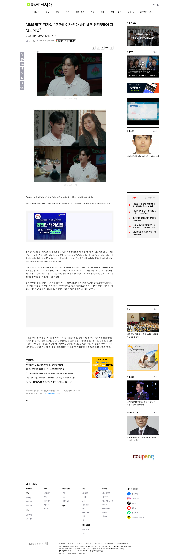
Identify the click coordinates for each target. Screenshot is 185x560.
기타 (83, 520)
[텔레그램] (22, 83)
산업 (68, 12)
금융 (64, 493)
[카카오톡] (22, 59)
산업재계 (47, 493)
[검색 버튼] (154, 5)
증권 (64, 497)
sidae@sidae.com (51, 393)
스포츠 (83, 533)
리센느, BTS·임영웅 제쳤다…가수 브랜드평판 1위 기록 (45, 369)
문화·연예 (85, 529)
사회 (103, 12)
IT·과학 (46, 508)
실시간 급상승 (150, 197)
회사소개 (62, 543)
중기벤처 (47, 500)
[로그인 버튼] (157, 5)
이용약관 (88, 543)
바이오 (46, 504)
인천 (83, 516)
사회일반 (84, 493)
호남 (83, 508)
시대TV (131, 12)
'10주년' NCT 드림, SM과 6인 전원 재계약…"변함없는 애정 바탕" (49, 382)
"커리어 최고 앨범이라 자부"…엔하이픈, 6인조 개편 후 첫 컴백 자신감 (50, 377)
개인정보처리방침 (122, 543)
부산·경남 (85, 504)
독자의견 (79, 543)
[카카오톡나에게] (22, 64)
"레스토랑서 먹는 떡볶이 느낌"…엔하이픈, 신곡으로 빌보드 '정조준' (49, 373)
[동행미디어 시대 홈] (39, 5)
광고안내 (70, 543)
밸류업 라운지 (107, 508)
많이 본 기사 (136, 197)
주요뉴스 (105, 512)
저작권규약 (98, 543)
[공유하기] (98, 48)
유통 (45, 497)
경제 (58, 12)
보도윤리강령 (109, 543)
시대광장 (130, 376)
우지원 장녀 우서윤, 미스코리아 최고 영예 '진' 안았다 (44, 364)
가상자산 (65, 500)
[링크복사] (22, 87)
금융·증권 (80, 12)
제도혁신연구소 (146, 12)
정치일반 (29, 505)
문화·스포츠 (116, 12)
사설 (128, 309)
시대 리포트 (131, 22)
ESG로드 (105, 504)
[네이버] (22, 78)
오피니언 (35, 12)
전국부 (83, 497)
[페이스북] (22, 69)
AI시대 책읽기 (132, 412)
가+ (111, 48)
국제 (93, 12)
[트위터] (22, 73)
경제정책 (29, 518)
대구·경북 (85, 512)
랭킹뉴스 (105, 516)
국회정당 (29, 501)
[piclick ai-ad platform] (49, 54)
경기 (83, 500)
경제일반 (29, 515)
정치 (47, 12)
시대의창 (130, 131)
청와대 (28, 497)
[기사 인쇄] (93, 48)
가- (103, 48)
